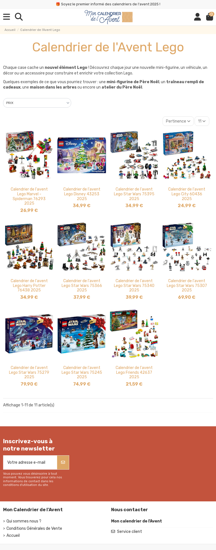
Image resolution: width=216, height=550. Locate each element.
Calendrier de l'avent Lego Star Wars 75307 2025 (187, 286)
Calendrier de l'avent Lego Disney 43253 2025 (81, 194)
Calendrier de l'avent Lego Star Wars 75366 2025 (82, 286)
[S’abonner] (63, 462)
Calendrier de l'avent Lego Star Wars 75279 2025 (29, 372)
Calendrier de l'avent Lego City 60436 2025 (186, 194)
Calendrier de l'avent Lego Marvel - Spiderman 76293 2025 (29, 196)
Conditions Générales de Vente (34, 528)
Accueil (13, 535)
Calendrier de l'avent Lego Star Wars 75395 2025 (134, 194)
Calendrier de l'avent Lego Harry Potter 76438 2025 (29, 286)
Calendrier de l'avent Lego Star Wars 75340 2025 (134, 286)
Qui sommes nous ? (23, 521)
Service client (129, 531)
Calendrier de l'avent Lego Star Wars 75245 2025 (82, 372)
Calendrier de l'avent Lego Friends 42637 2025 (134, 372)
